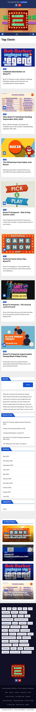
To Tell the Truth (11, 704)
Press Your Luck (24, 644)
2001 (14, 608)
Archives (17, 692)
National (30, 634)
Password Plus (14, 641)
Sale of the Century (7, 700)
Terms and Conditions (20, 709)
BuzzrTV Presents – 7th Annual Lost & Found (17, 306)
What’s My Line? (20, 704)
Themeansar (31, 688)
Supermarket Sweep (18, 700)
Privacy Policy (30, 709)
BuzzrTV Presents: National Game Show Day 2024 (17, 536)
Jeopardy (24, 626)
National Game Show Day (9, 637)
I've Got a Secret (15, 626)
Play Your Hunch (7, 644)
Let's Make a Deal (14, 630)
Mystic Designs (22, 634)
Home (6, 692)
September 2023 (8, 465)
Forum (29, 692)
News (4, 114)
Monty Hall (12, 634)
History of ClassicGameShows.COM (14, 428)
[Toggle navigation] (17, 34)
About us (11, 692)
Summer (13, 648)
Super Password (29, 648)
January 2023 (7, 478)
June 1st (5, 630)
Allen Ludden (6, 612)
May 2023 (6, 474)
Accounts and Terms (7, 709)
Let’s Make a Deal (19, 696)
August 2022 (7, 492)
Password (5, 641)
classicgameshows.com (21, 619)
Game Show (5, 626)
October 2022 (7, 487)
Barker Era (14, 612)
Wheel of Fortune (26, 652)
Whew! (27, 704)
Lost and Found (25, 630)
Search (5, 379)
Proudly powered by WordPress (9, 688)
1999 (9, 608)
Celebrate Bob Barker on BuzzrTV (14, 73)
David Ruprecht (6, 623)
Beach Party (23, 612)
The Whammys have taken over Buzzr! (17, 163)
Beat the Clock (6, 616)
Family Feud (23, 623)
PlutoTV (15, 644)
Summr (20, 648)
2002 (20, 608)
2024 (30, 608)
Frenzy (30, 623)
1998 (4, 608)
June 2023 (6, 469)
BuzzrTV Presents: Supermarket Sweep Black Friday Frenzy (17, 355)
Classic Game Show (7, 619)
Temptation (5, 652)
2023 (25, 608)
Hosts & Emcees (10, 696)
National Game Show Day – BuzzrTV (15, 260)
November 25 (26, 637)
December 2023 (8, 461)
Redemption (6, 648)
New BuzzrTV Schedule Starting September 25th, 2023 (17, 118)
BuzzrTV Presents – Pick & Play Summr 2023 (16, 213)
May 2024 (6, 456)
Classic (27, 616)
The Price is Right (15, 652)
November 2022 (8, 483)
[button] (30, 34)
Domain (15, 623)
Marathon (5, 634)
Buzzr (14, 616)
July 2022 (6, 496)
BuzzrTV (21, 616)
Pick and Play (24, 641)
